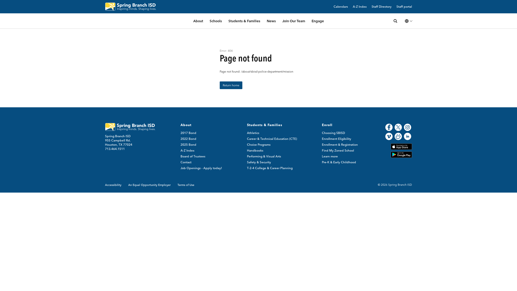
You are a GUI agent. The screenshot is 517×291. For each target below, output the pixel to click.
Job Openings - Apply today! (201, 168)
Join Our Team (293, 21)
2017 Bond (188, 133)
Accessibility (113, 185)
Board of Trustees (193, 156)
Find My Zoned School (338, 150)
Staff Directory (382, 6)
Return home (231, 85)
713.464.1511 (115, 149)
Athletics (253, 133)
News (271, 21)
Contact (186, 162)
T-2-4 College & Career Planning (270, 168)
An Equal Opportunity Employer (149, 185)
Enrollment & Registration (340, 145)
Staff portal (404, 6)
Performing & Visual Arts (264, 156)
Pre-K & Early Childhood (339, 162)
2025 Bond (188, 145)
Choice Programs (259, 145)
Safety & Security (259, 162)
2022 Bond (188, 139)
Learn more (330, 156)
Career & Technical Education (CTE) (272, 139)
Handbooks (255, 150)
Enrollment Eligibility (336, 139)
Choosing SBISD (333, 133)
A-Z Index (360, 6)
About (198, 21)
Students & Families (244, 21)
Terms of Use (186, 185)
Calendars (341, 6)
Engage (318, 21)
